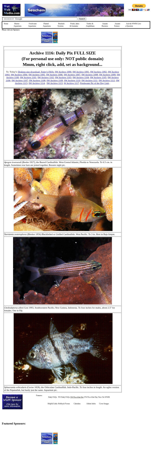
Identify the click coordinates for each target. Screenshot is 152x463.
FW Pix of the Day (91, 397)
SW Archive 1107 (20, 80)
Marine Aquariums (18, 25)
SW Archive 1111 (89, 80)
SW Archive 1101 (28, 77)
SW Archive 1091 (81, 72)
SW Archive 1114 (37, 83)
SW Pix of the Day (77, 397)
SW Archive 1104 (81, 77)
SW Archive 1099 (107, 74)
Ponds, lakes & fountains (74, 25)
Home (6, 24)
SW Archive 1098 (89, 74)
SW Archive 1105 (98, 77)
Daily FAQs (52, 397)
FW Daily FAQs (64, 397)
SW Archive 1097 (72, 74)
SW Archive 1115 (55, 83)
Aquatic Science (117, 25)
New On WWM (104, 397)
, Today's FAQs (47, 72)
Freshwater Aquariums (32, 25)
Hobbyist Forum (64, 404)
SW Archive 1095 (36, 74)
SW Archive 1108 (37, 80)
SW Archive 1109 (55, 80)
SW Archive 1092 (98, 72)
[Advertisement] (137, 67)
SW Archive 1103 (63, 77)
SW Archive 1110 (72, 80)
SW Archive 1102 (46, 77)
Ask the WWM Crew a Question (133, 25)
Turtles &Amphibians (90, 25)
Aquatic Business (105, 25)
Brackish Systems (61, 25)
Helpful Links (52, 404)
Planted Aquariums (47, 25)
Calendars (77, 404)
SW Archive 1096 (54, 74)
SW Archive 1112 (107, 80)
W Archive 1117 (71, 83)
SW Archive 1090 (63, 72)
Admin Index (91, 404)
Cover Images (104, 404)
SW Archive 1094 (19, 74)
